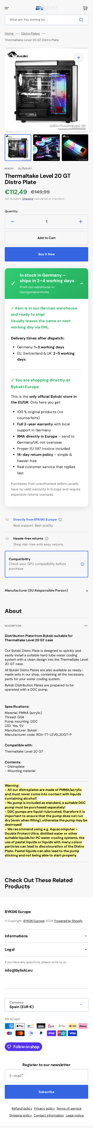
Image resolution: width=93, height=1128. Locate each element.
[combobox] (46, 19)
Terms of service (69, 1108)
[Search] (82, 19)
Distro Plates (30, 34)
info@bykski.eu (19, 970)
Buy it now (46, 254)
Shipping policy (20, 1115)
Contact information (49, 1115)
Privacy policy (44, 1108)
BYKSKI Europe (33, 921)
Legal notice (75, 1115)
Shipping (27, 198)
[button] (6, 8)
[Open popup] (60, 519)
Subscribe (46, 1092)
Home (9, 34)
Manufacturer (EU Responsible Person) (36, 590)
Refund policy (22, 1108)
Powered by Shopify (68, 921)
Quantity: (11, 211)
